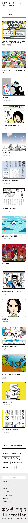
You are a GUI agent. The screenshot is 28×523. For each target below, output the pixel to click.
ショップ (6, 499)
